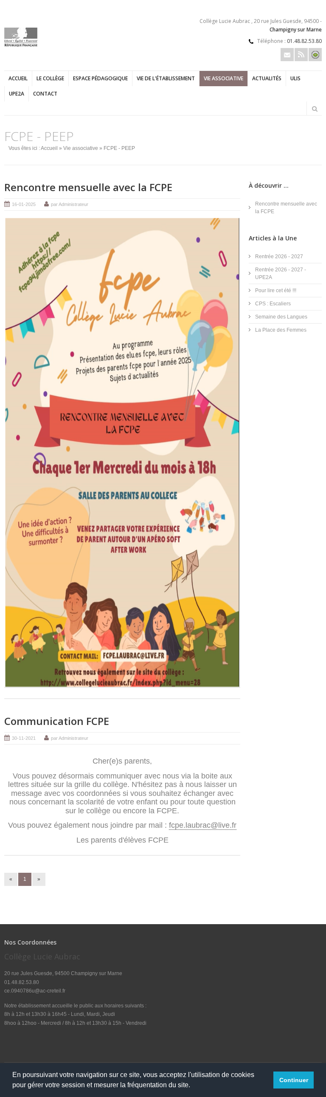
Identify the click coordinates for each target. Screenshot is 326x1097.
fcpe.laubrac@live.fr (202, 825)
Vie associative (223, 78)
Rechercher (314, 109)
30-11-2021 (24, 738)
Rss (301, 54)
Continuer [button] (293, 1080)
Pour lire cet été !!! (275, 290)
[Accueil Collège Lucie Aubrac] (20, 45)
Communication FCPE (56, 721)
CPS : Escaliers (273, 304)
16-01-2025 (24, 204)
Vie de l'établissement (166, 78)
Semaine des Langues (281, 317)
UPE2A (16, 93)
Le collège (50, 78)
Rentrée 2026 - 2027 (279, 256)
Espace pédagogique (100, 78)
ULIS (295, 78)
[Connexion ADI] (315, 54)
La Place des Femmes (280, 330)
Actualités (266, 78)
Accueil (18, 78)
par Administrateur (69, 204)
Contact (45, 93)
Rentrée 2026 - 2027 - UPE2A (280, 273)
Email (287, 54)
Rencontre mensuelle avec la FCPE (88, 187)
